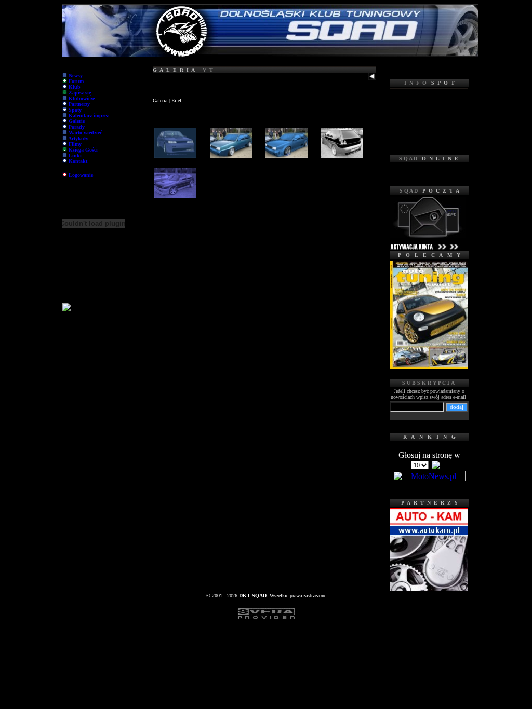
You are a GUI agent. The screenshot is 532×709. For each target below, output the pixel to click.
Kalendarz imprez (89, 115)
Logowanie (81, 175)
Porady (77, 127)
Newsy (76, 75)
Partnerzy (79, 104)
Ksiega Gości (83, 150)
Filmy (75, 144)
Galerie (77, 121)
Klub (75, 87)
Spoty (75, 110)
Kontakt (78, 161)
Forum (76, 81)
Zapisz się (80, 93)
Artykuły (78, 138)
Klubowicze (82, 98)
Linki (75, 155)
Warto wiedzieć (85, 132)
